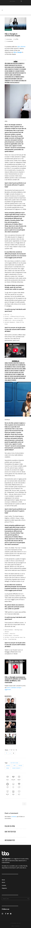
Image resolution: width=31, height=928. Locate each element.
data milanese (21, 46)
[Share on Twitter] (11, 750)
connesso (14, 816)
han (14, 765)
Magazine (4, 888)
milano (20, 765)
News (3, 879)
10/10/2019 (9, 39)
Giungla (8, 765)
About (3, 882)
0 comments (9, 41)
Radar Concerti (16, 768)
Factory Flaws (14, 762)
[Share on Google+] (14, 750)
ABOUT (13, 926)
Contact (4, 885)
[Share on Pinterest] (16, 750)
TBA (17, 39)
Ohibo (7, 768)
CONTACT (17, 926)
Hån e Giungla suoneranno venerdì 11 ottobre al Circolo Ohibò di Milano (15, 679)
